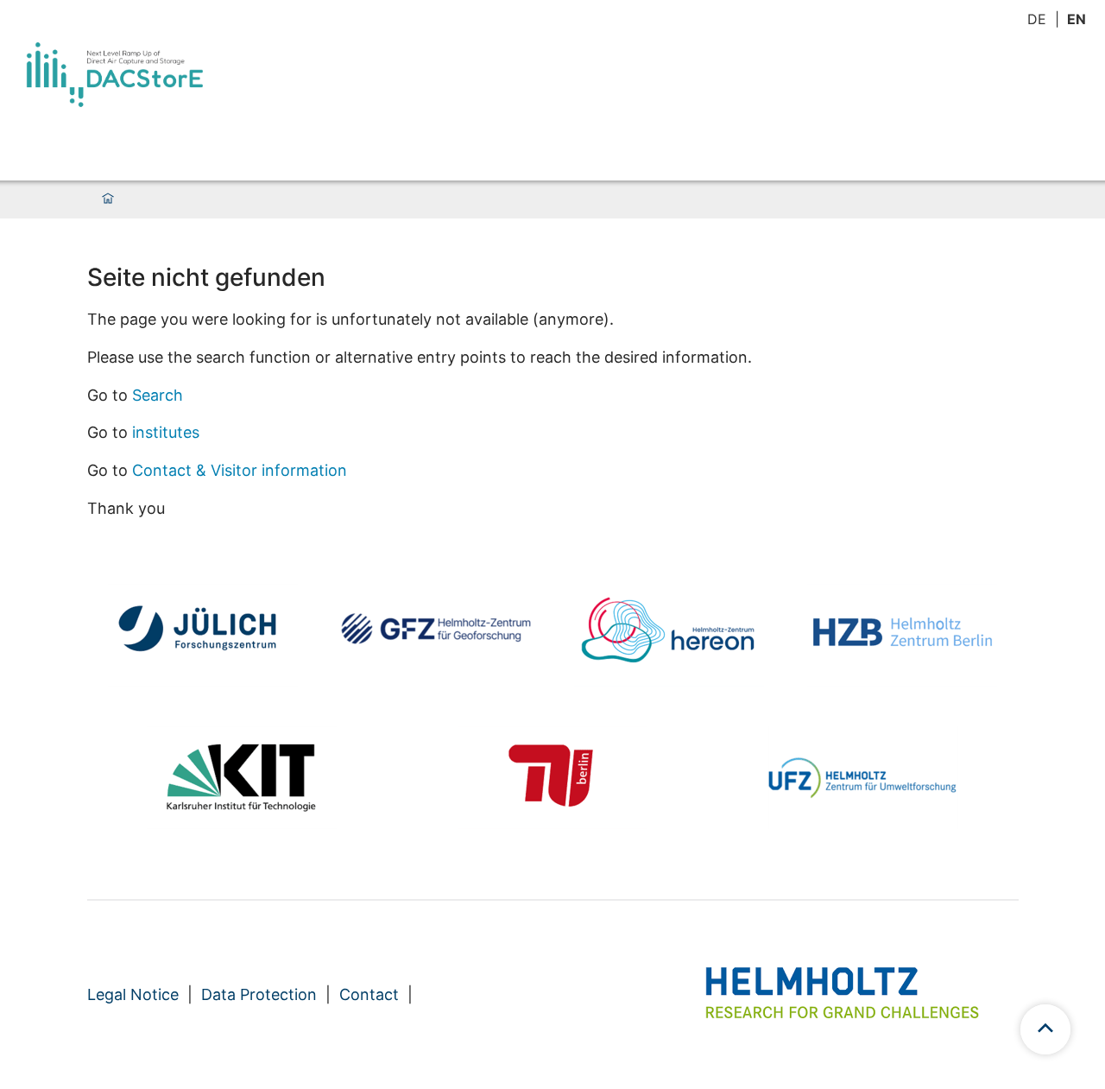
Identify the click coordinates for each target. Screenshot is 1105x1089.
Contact (369, 994)
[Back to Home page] (115, 74)
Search (157, 395)
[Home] (108, 199)
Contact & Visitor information (239, 470)
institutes (165, 432)
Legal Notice (133, 994)
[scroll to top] (1045, 1029)
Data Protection (259, 994)
